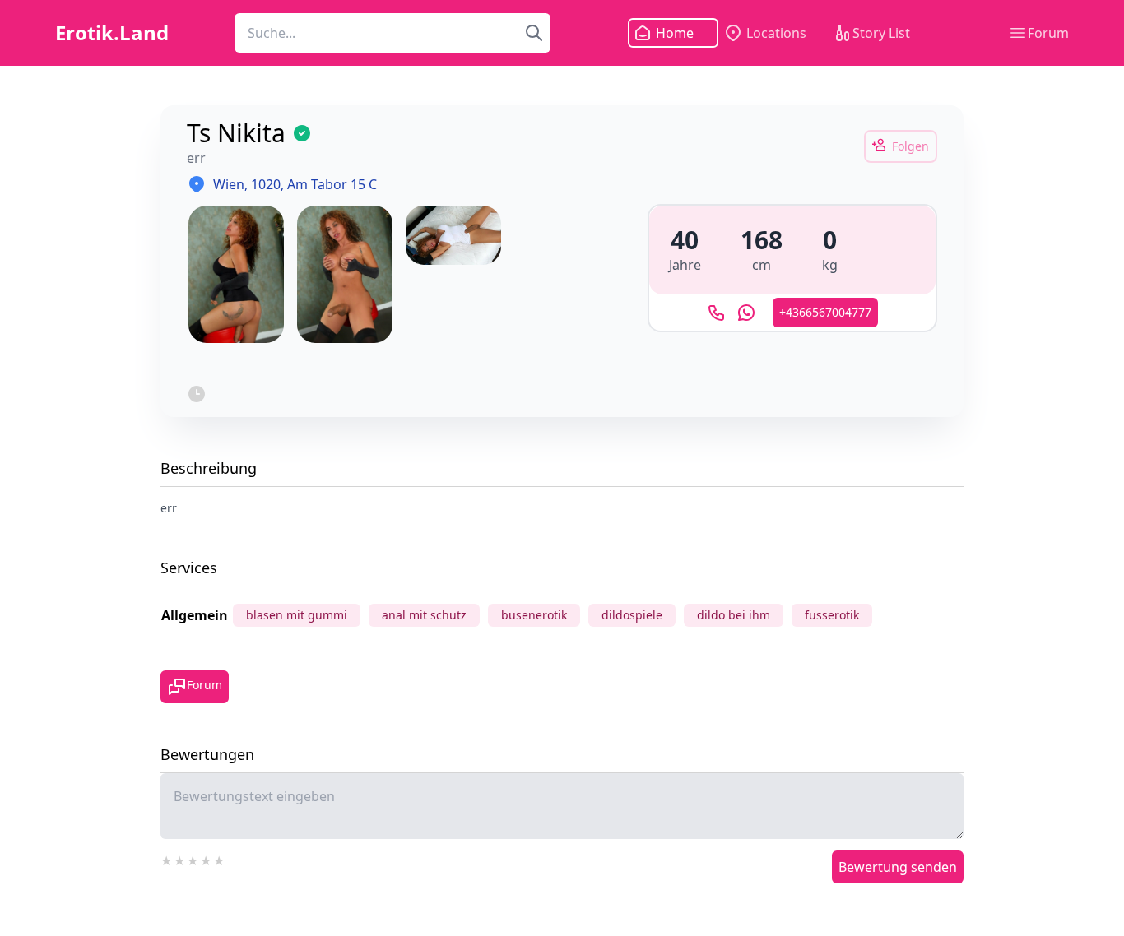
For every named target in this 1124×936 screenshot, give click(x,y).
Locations (776, 33)
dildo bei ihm (733, 615)
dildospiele (631, 615)
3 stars (193, 858)
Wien (228, 184)
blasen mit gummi (296, 615)
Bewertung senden (897, 867)
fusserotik (832, 615)
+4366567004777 (825, 312)
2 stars (180, 858)
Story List (881, 33)
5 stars (219, 858)
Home (675, 33)
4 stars (206, 858)
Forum (1048, 33)
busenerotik (534, 615)
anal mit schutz (424, 615)
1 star (167, 858)
